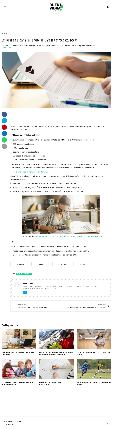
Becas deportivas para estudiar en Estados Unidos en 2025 (94, 383)
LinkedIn (83, 264)
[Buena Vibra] (56, 7)
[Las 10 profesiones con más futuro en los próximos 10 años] (94, 339)
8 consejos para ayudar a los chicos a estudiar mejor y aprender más (17, 383)
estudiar (28, 274)
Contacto (8, 424)
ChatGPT (20, 264)
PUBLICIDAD (8, 422)
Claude (41, 264)
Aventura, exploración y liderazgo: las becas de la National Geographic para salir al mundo (56, 353)
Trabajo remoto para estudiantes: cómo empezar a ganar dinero (19, 353)
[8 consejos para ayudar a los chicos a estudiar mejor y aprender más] (19, 369)
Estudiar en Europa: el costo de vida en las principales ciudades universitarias (69, 236)
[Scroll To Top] (108, 424)
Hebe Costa (7, 48)
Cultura (5, 33)
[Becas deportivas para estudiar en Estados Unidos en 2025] (94, 369)
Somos (20, 422)
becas (19, 274)
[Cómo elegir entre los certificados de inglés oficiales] (56, 369)
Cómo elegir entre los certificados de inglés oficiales (51, 383)
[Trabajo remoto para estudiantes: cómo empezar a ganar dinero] (19, 339)
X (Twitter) (62, 264)
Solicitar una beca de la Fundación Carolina (29, 172)
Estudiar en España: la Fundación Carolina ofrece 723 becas (39, 39)
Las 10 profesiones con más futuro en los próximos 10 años (94, 353)
